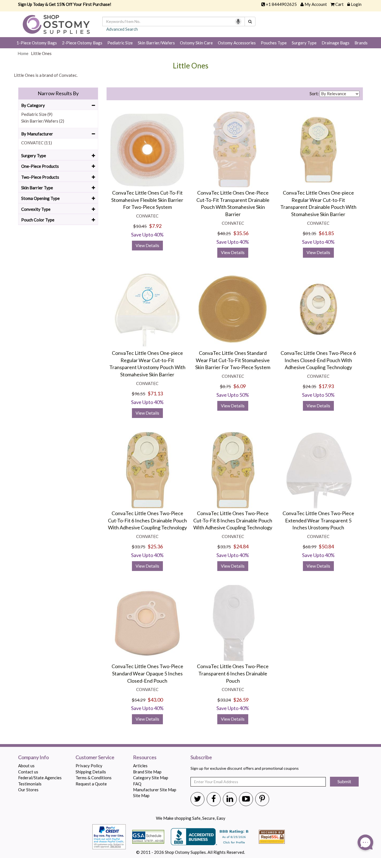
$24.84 (241, 546)
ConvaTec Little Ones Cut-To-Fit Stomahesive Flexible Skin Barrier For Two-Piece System (147, 200)
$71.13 (155, 393)
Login (356, 4)
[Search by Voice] (238, 21)
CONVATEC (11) (36, 142)
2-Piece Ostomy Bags (82, 42)
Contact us (28, 771)
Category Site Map (150, 777)
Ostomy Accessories (237, 42)
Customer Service (95, 757)
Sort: (314, 93)
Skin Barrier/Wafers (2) (42, 120)
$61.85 (326, 233)
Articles (140, 765)
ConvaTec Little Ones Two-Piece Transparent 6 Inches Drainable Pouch (233, 673)
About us (26, 765)
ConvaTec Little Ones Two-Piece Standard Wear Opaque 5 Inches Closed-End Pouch (147, 673)
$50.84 (326, 546)
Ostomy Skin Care (196, 42)
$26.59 (241, 700)
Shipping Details (91, 771)
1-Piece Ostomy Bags (36, 42)
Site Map (141, 795)
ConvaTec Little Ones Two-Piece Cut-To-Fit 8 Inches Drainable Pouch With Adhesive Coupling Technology (232, 520)
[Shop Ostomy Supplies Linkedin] (230, 798)
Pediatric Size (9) (36, 114)
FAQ (137, 783)
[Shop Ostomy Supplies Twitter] (197, 798)
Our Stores (28, 789)
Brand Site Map (147, 771)
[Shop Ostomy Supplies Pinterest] (262, 798)
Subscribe (201, 757)
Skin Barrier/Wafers (156, 42)
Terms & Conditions (94, 777)
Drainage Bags (335, 42)
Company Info (33, 757)
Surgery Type (304, 42)
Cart (339, 4)
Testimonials (30, 783)
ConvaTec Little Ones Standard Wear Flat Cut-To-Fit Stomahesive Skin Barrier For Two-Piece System (232, 360)
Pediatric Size (120, 42)
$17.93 (326, 386)
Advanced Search (122, 29)
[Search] (250, 21)
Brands (361, 42)
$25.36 (155, 546)
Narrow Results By (58, 93)
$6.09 (239, 386)
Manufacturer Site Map (154, 789)
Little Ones (190, 66)
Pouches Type (274, 42)
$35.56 (241, 233)
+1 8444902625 (281, 4)
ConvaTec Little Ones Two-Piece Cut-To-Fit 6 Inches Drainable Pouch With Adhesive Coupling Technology (147, 520)
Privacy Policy (89, 765)
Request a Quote (91, 783)
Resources (144, 757)
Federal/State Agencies (40, 777)
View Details (147, 245)
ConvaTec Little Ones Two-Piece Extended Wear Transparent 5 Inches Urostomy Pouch (318, 520)
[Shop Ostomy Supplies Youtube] (246, 798)
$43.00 (155, 700)
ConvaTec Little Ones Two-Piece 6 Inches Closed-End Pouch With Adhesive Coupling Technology (318, 360)
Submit (344, 781)
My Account (316, 4)
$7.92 (155, 226)
